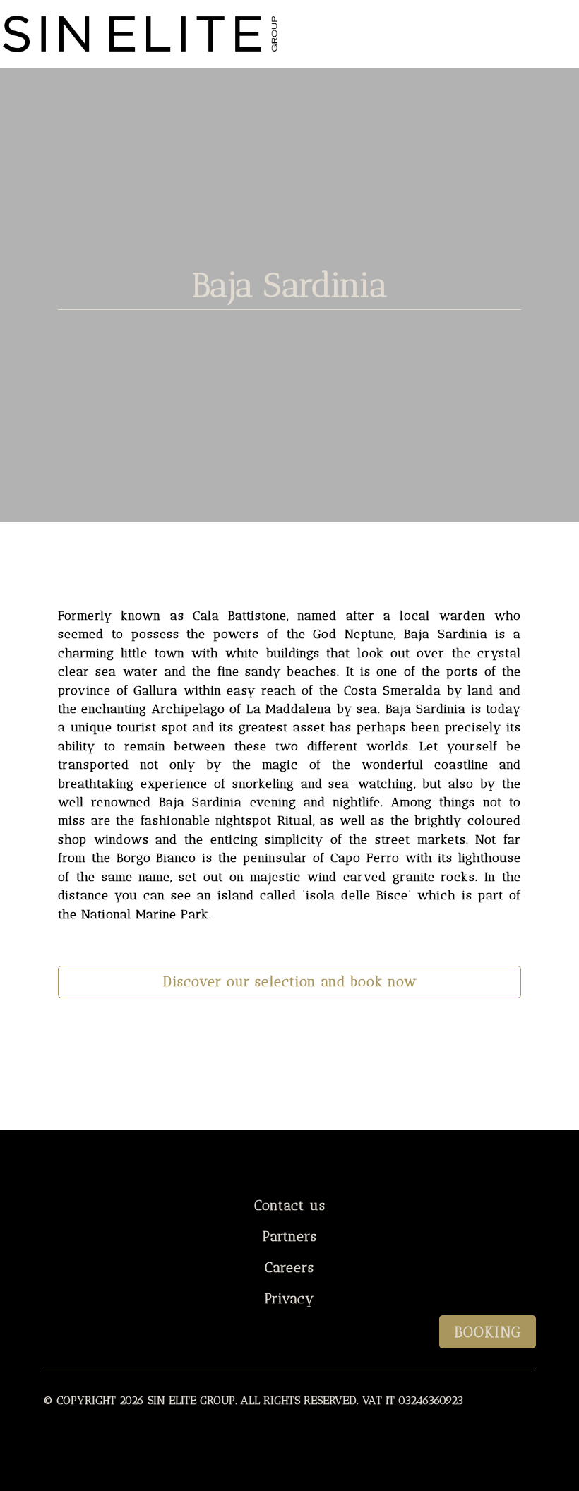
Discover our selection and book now (290, 982)
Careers (289, 1267)
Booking (487, 1332)
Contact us (290, 1205)
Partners (290, 1236)
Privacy (290, 1299)
